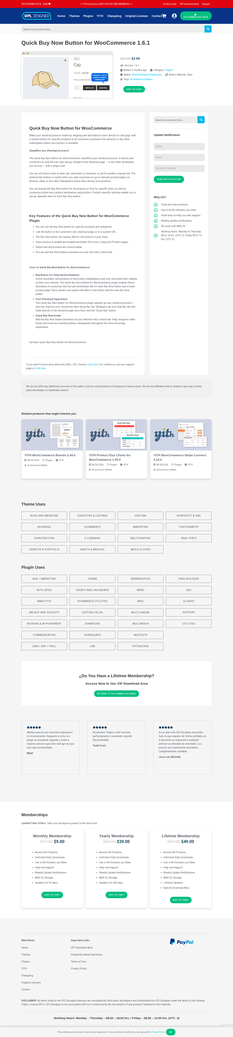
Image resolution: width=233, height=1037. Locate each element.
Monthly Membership (52, 836)
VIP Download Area (81, 947)
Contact (25, 989)
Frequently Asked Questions (86, 954)
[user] (174, 15)
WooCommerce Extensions (147, 74)
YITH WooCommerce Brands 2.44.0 (49, 455)
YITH (61, 460)
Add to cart (134, 89)
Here (189, 74)
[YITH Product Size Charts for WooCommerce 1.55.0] (116, 435)
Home (24, 947)
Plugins (169, 70)
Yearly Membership (116, 836)
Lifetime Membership (181, 836)
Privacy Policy (79, 968)
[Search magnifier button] (208, 29)
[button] (52, 895)
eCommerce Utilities (141, 79)
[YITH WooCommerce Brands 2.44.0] (52, 435)
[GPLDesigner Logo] (36, 16)
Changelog (27, 975)
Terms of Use (78, 961)
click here (92, 364)
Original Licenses (31, 982)
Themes (25, 954)
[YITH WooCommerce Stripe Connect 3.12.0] (181, 435)
